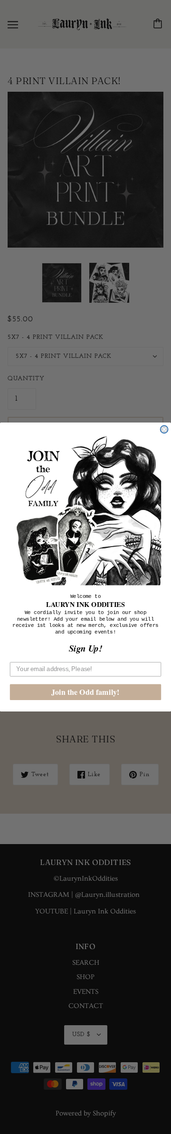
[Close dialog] (164, 429)
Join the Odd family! (85, 691)
